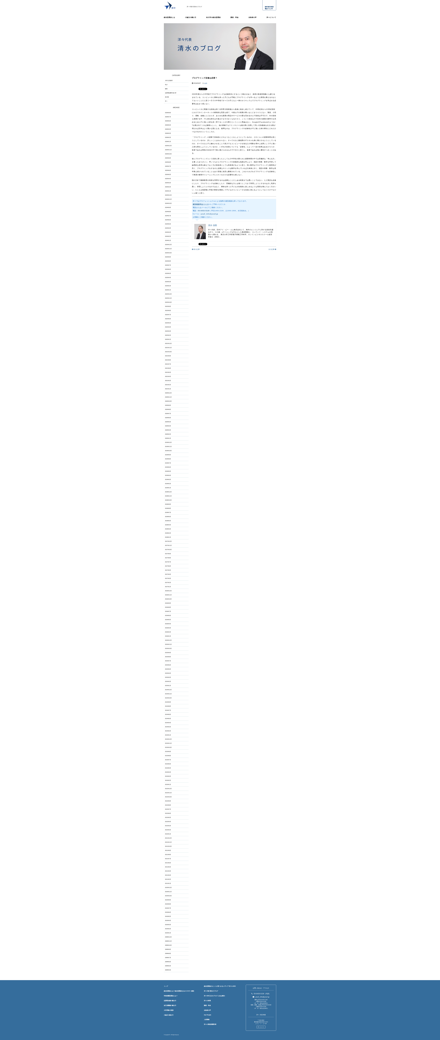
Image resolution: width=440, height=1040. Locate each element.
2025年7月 (168, 166)
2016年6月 (168, 615)
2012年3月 (168, 825)
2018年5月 (168, 520)
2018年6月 (168, 516)
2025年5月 (168, 174)
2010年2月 (168, 928)
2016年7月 (168, 611)
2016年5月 (168, 619)
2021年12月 (168, 343)
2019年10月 (168, 450)
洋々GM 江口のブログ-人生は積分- (214, 996)
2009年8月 (168, 953)
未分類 (167, 97)
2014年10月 (168, 698)
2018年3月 (168, 529)
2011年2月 (168, 879)
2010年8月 (168, 904)
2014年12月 (168, 689)
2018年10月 (168, 500)
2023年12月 (168, 244)
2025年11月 (168, 149)
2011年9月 (168, 850)
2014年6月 (168, 714)
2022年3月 (168, 331)
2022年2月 (168, 335)
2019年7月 (168, 463)
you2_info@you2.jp (209, 214)
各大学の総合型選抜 (213, 17)
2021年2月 (168, 384)
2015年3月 (168, 677)
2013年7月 (168, 759)
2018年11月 (168, 496)
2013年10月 (168, 747)
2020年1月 (168, 438)
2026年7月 (168, 116)
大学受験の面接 (168, 1010)
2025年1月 (168, 191)
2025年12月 (168, 145)
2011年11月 (168, 842)
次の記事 (271, 249)
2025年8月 (168, 162)
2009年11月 (168, 941)
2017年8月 (168, 557)
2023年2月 (168, 285)
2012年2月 (168, 829)
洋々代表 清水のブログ (194, 6)
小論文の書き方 (190, 17)
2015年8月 (168, 656)
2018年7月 (168, 512)
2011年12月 (168, 838)
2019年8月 (168, 459)
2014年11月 (168, 693)
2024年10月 (168, 203)
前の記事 (196, 249)
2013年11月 (168, 743)
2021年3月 (168, 380)
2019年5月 (168, 471)
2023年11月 (168, 248)
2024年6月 (168, 220)
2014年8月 (168, 706)
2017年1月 (168, 586)
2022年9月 (168, 306)
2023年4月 (168, 277)
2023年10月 (168, 252)
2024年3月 (168, 232)
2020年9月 (168, 405)
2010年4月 (168, 920)
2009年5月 (168, 965)
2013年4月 (168, 772)
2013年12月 (168, 739)
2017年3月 (168, 578)
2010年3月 (168, 924)
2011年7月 (168, 858)
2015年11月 (168, 644)
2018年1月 (168, 537)
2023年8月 (168, 261)
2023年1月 (168, 290)
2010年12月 (168, 887)
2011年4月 (168, 871)
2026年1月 (168, 141)
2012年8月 (168, 805)
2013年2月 (168, 780)
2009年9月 (168, 949)
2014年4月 (168, 722)
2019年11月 (168, 446)
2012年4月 (168, 821)
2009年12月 (168, 937)
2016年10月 (168, 599)
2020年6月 (168, 417)
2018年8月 (168, 508)
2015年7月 (168, 661)
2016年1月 (168, 636)
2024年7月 (168, 215)
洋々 (166, 101)
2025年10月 (168, 154)
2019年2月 (168, 483)
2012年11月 (168, 792)
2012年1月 (168, 834)
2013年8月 (168, 755)
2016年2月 (168, 632)
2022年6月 (168, 318)
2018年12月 (168, 492)
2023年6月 (168, 269)
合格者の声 (253, 17)
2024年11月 (168, 199)
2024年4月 (168, 228)
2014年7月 (168, 710)
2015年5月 (168, 669)
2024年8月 (168, 211)
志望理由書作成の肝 (170, 93)
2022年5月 (168, 323)
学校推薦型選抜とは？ (171, 996)
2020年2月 (168, 434)
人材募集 (206, 1019)
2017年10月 (168, 549)
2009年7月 (168, 957)
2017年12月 (168, 541)
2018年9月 (168, 504)
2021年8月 (168, 360)
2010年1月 (168, 933)
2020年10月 (168, 401)
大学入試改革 (169, 80)
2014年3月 (168, 726)
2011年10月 (168, 846)
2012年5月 (168, 817)
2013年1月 (168, 784)
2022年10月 (168, 302)
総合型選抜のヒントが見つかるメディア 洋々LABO (220, 986)
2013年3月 (168, 776)
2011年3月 (168, 875)
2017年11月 (168, 545)
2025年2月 (168, 187)
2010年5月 (168, 916)
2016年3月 (168, 628)
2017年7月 (168, 562)
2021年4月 (168, 376)
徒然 (205, 83)
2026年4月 (168, 129)
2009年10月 (168, 945)
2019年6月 (168, 467)
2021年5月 (168, 372)
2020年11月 (168, 397)
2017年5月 (168, 570)
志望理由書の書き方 (170, 1000)
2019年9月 (168, 454)
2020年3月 (168, 430)
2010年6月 (168, 912)
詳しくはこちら (261, 1027)
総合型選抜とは (169, 17)
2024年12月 (168, 195)
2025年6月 (168, 170)
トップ (166, 986)
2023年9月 (168, 257)
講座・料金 (235, 17)
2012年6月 (168, 813)
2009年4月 (168, 970)
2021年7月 (168, 364)
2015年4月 (168, 673)
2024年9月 (168, 207)
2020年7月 (168, 413)
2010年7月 (168, 908)
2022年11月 (168, 298)
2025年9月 (168, 158)
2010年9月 (168, 900)
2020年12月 (168, 393)
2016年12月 (168, 590)
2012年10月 (168, 797)
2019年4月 (168, 475)
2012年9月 (168, 801)
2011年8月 (168, 854)
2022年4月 (168, 327)
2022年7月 (168, 314)
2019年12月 (168, 442)
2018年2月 (168, 533)
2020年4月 (168, 426)
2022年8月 (168, 310)
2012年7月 (168, 809)
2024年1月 (168, 240)
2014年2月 (168, 731)
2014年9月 (168, 702)
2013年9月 (168, 751)
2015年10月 (168, 648)
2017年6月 (168, 566)
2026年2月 (168, 137)
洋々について (271, 17)
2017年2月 (168, 582)
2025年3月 (168, 182)
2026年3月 (168, 133)
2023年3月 (168, 281)
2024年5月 (168, 224)
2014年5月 (168, 718)
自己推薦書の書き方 (170, 1005)
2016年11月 (168, 595)
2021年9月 (168, 356)
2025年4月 (168, 178)
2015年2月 (168, 681)
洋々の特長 (207, 1000)
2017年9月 (168, 553)
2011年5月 (168, 867)
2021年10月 (168, 351)
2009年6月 (168, 961)
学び (166, 84)
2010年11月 (168, 891)
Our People (207, 1015)
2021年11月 (168, 347)
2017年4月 (168, 574)
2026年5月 (168, 125)
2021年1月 (168, 388)
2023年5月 (168, 273)
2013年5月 (168, 768)
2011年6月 (168, 862)
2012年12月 (168, 788)
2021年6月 (168, 368)
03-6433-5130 (204, 211)
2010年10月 (168, 895)
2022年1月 (168, 339)
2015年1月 (168, 685)
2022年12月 (168, 294)
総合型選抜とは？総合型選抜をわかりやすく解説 (179, 991)
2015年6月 (168, 665)
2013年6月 (168, 764)
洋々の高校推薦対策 (210, 1024)
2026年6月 (168, 121)
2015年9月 (168, 652)
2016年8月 (168, 607)
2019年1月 (168, 487)
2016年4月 (168, 623)
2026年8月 (168, 112)
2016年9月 (168, 603)
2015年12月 (168, 640)
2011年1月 (168, 883)
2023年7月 (168, 265)
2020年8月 (168, 409)
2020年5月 (168, 421)
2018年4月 (168, 524)
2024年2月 (168, 236)
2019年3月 (168, 479)
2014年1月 (168, 735)
